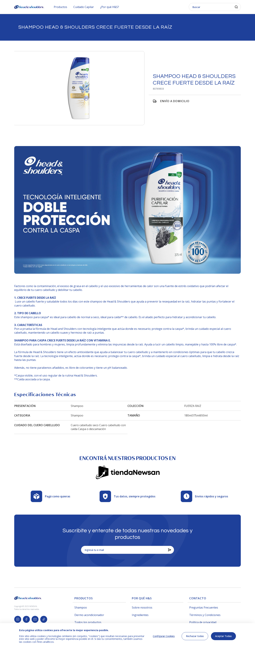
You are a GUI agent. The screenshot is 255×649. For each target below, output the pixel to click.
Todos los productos (87, 622)
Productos (60, 7)
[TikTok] (43, 619)
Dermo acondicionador (89, 615)
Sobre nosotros (142, 607)
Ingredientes (140, 615)
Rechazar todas (195, 636)
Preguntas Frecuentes (203, 607)
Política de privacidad (202, 622)
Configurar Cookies (164, 636)
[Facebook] (26, 619)
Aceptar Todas (223, 636)
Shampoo (80, 607)
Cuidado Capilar (83, 7)
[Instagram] (17, 619)
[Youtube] (35, 619)
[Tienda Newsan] (127, 471)
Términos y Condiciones (204, 615)
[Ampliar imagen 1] (78, 88)
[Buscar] (236, 7)
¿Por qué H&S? (109, 7)
